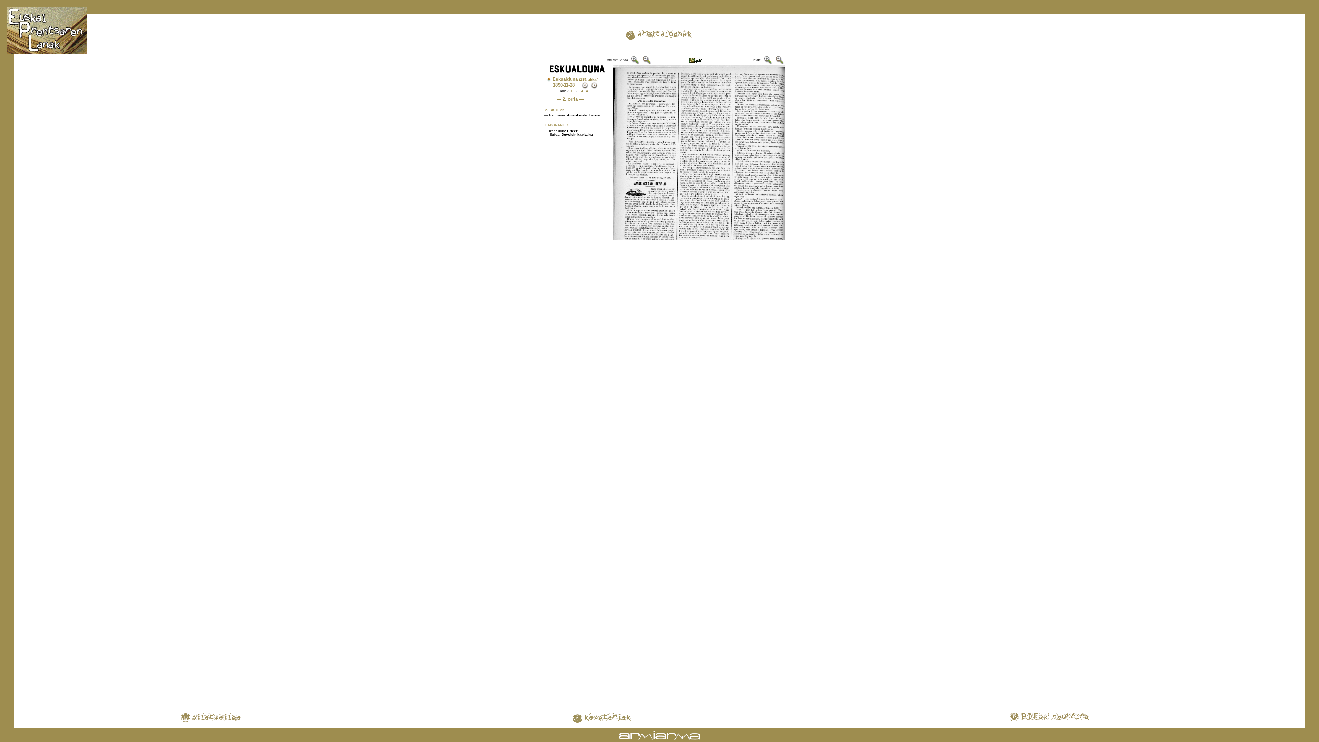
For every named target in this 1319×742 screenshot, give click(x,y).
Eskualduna (575, 79)
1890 (558, 85)
